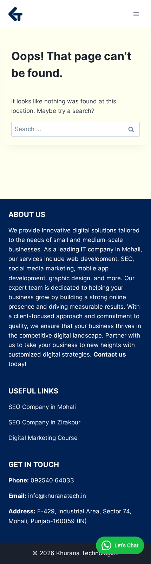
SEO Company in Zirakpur (44, 422)
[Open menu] (136, 13)
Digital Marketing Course (43, 437)
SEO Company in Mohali (42, 406)
